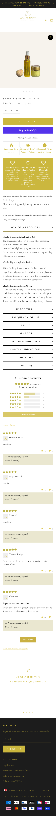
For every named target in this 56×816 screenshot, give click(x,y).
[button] (28, 228)
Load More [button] (28, 639)
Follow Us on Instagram (13, 775)
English (45, 790)
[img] (10, 433)
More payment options (28, 137)
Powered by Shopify (41, 796)
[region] (28, 688)
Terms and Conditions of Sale (16, 770)
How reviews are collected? (15, 648)
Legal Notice (9, 765)
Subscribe (14, 749)
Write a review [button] (28, 414)
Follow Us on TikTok (12, 781)
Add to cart (28, 121)
